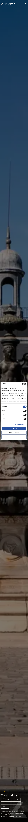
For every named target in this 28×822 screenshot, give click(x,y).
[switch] (25, 411)
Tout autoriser (14, 428)
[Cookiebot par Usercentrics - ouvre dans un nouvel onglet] (21, 384)
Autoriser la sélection (14, 432)
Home (2, 791)
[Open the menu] (25, 4)
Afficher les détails (19, 424)
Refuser (14, 437)
